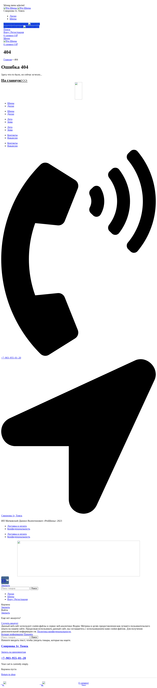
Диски (10, 106)
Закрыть (5, 585)
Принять (28, 634)
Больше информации (12, 634)
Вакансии (12, 138)
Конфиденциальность (18, 528)
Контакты (12, 135)
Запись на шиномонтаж (16, 24)
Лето (9, 119)
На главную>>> (14, 80)
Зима (10, 122)
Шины (10, 103)
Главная (8, 59)
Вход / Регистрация (17, 599)
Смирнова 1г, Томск (14, 646)
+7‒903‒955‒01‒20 (13, 26)
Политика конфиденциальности (54, 631)
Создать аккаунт (9, 623)
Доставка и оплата (17, 526)
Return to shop (8, 674)
